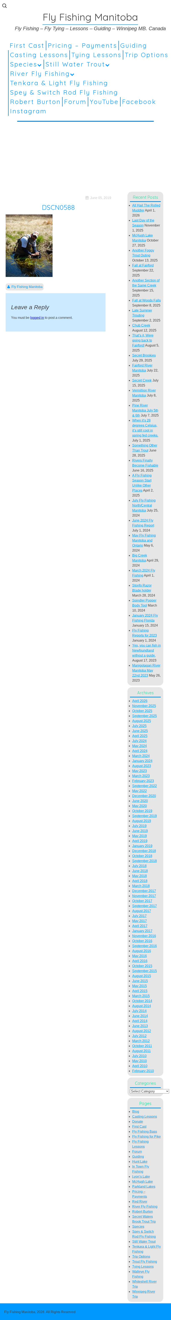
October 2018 (142, 856)
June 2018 (140, 871)
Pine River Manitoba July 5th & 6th (145, 410)
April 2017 (139, 926)
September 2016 (144, 946)
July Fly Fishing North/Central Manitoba (144, 505)
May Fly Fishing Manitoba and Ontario (144, 540)
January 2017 (142, 931)
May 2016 (139, 956)
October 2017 (142, 901)
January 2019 (142, 846)
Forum (75, 102)
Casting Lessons (39, 55)
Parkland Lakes (143, 1186)
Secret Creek (142, 380)
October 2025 (142, 711)
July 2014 (139, 1011)
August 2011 (141, 1051)
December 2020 (144, 796)
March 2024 (141, 756)
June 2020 (140, 801)
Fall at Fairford (143, 265)
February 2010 (143, 1071)
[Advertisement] (85, 156)
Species (23, 64)
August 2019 (141, 821)
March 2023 (141, 776)
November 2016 (144, 936)
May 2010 (139, 1061)
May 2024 (139, 746)
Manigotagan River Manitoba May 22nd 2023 (146, 670)
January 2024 (142, 761)
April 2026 (139, 701)
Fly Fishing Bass (144, 1131)
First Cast (27, 45)
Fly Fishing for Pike (146, 1136)
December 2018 (144, 851)
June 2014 (140, 1016)
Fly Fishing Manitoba (27, 287)
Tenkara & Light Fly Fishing (59, 83)
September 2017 (144, 906)
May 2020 (139, 806)
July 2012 (139, 1036)
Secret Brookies (144, 355)
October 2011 (142, 1046)
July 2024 (139, 741)
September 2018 (144, 861)
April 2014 (139, 1021)
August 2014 (141, 1006)
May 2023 (139, 771)
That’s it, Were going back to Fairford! (142, 340)
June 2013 (140, 1026)
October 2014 (142, 1001)
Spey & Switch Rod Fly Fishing (64, 92)
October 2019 (142, 811)
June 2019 (140, 831)
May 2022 (139, 791)
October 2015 (142, 966)
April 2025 (139, 736)
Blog (135, 1111)
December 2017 (144, 891)
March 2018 (141, 886)
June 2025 (140, 731)
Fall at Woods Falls (146, 300)
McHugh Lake (142, 1181)
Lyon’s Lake (141, 1176)
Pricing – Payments (82, 45)
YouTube (104, 102)
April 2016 (139, 961)
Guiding (133, 45)
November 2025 (144, 706)
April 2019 (139, 841)
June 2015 (140, 981)
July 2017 (139, 916)
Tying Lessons (96, 55)
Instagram (28, 111)
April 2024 (139, 751)
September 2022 (144, 786)
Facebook (139, 102)
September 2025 (144, 716)
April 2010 (139, 1066)
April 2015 (139, 991)
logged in (37, 317)
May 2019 (139, 836)
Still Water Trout (75, 64)
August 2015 (141, 976)
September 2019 (144, 816)
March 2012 (141, 1041)
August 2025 (141, 721)
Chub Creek (141, 325)
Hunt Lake (139, 1161)
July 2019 (139, 826)
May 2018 (139, 876)
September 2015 (144, 971)
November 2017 (144, 896)
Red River (139, 1201)
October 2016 (142, 941)
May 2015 (139, 986)
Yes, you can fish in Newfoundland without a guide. (146, 650)
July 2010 (139, 1056)
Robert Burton (35, 102)
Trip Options (146, 55)
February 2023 (143, 781)
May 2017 (139, 921)
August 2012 (141, 1031)
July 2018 (139, 866)
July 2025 (139, 726)
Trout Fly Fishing (144, 1261)
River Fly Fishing (40, 74)
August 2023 (141, 766)
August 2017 (141, 911)
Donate (137, 1121)
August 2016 (141, 951)
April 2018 (139, 881)
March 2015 (141, 996)
